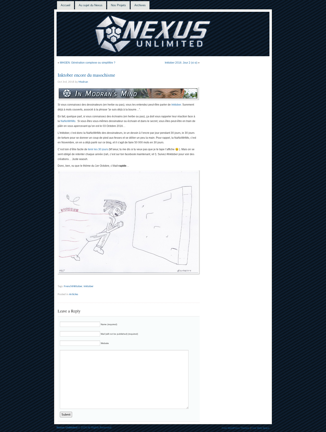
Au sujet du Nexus (90, 5)
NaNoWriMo (68, 121)
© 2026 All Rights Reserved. (84, 427)
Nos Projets (118, 5)
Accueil (65, 5)
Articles (73, 294)
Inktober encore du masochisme (86, 75)
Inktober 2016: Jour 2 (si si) (181, 62)
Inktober (176, 104)
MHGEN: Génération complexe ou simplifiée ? (87, 62)
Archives (140, 5)
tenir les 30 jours (98, 149)
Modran (83, 81)
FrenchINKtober (73, 286)
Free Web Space (260, 428)
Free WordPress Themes (235, 428)
